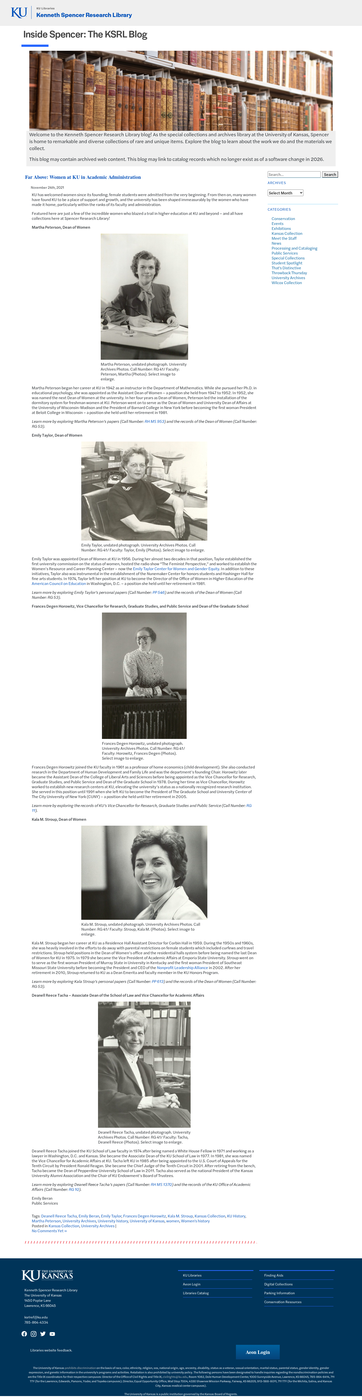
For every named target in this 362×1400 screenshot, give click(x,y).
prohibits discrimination (80, 1368)
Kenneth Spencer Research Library (84, 14)
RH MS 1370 (161, 1184)
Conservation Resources (282, 1301)
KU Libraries (45, 8)
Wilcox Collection (287, 282)
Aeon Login (191, 1283)
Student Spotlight (287, 263)
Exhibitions (281, 228)
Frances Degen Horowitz (144, 1216)
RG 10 (74, 1189)
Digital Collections (278, 1283)
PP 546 (158, 592)
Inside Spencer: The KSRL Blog (85, 33)
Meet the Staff (284, 238)
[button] (258, 1352)
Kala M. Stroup (180, 1216)
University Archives (79, 1221)
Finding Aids (273, 1275)
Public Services (285, 253)
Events (277, 223)
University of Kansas (147, 1221)
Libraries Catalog (196, 1292)
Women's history (195, 1221)
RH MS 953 (154, 421)
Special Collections (288, 258)
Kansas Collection (210, 1216)
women (172, 1221)
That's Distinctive (286, 268)
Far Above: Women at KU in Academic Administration (83, 177)
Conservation (283, 218)
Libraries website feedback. (51, 1350)
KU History (236, 1216)
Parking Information (279, 1292)
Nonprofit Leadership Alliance (182, 967)
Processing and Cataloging (294, 248)
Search (330, 174)
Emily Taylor (111, 1216)
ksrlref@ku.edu (36, 1317)
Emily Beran (89, 1216)
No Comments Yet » (49, 1230)
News (276, 243)
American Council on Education (59, 583)
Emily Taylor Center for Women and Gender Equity (176, 568)
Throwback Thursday (289, 272)
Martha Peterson (46, 1221)
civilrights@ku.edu (175, 1376)
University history (113, 1221)
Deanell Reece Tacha (59, 1216)
